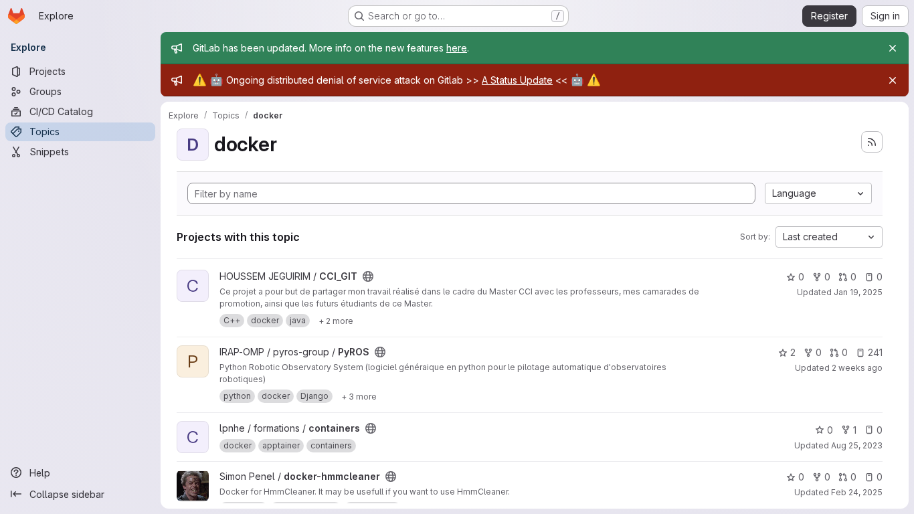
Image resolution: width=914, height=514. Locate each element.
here (456, 48)
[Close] (893, 48)
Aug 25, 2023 (857, 445)
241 (875, 352)
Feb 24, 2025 (857, 492)
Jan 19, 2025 (858, 292)
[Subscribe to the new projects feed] (872, 142)
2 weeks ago (857, 368)
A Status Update (517, 80)
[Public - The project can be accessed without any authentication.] (368, 276)
